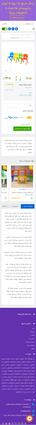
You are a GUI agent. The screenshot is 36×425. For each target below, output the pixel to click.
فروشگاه (32, 332)
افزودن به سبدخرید (21, 128)
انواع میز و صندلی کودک (25, 95)
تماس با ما (31, 338)
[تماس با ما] (29, 418)
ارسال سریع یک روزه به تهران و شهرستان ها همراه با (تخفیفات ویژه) (18, 8)
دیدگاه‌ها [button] (4, 206)
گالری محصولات (30, 342)
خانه (33, 328)
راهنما (32, 335)
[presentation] (32, 79)
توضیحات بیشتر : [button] (27, 206)
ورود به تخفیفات (17, 17)
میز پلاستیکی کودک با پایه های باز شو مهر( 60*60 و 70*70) (22, 193)
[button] (16, 28)
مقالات (32, 349)
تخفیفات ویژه (30, 345)
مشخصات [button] (15, 206)
